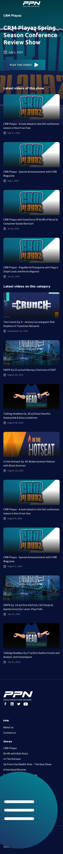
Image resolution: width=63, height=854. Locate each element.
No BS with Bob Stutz (15, 753)
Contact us (9, 732)
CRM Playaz (10, 748)
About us (8, 727)
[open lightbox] (24, 65)
